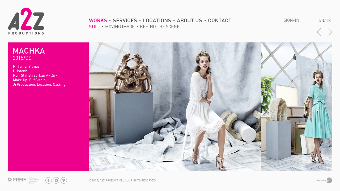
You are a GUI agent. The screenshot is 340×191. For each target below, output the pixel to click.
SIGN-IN (291, 20)
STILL (94, 26)
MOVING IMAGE (120, 26)
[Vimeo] (63, 182)
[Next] (330, 35)
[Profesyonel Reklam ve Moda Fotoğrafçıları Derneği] (23, 183)
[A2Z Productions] (26, 33)
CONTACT (219, 20)
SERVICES (125, 20)
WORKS (98, 20)
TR (328, 20)
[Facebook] (48, 182)
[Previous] (319, 35)
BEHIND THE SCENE (160, 26)
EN (321, 20)
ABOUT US (189, 20)
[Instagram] (56, 182)
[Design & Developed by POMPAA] (324, 182)
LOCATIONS (157, 20)
